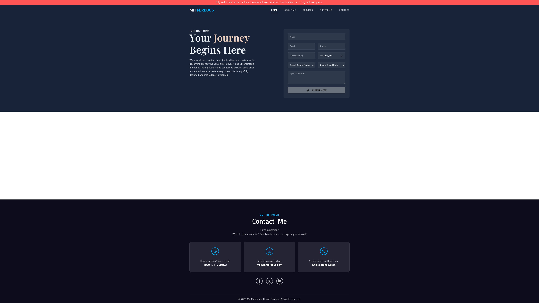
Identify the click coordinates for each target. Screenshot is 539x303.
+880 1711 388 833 (215, 264)
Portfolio (326, 10)
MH (201, 10)
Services (308, 10)
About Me (290, 10)
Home (274, 10)
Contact (344, 10)
